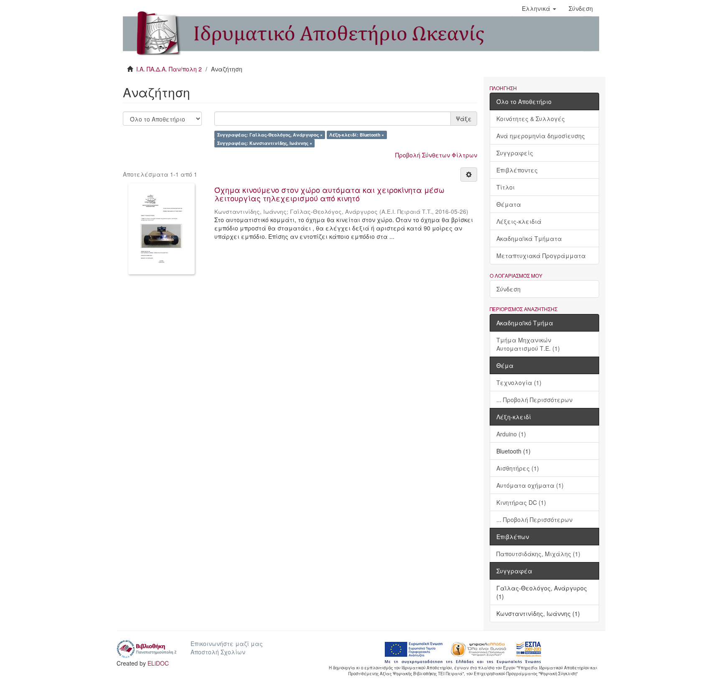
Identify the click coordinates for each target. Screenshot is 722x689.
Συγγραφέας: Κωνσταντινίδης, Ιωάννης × (264, 143)
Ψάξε (464, 118)
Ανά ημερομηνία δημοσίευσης (540, 136)
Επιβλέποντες (517, 170)
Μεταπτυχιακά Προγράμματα (541, 255)
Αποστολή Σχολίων (218, 652)
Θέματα (508, 204)
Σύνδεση (508, 289)
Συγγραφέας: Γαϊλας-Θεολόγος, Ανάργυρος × (270, 135)
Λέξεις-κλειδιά (519, 221)
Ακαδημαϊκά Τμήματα (529, 238)
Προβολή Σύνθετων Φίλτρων (436, 155)
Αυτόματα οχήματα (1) (530, 485)
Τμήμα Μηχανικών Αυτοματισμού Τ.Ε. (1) (528, 344)
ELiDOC (158, 663)
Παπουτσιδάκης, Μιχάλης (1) (538, 554)
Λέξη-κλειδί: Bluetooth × (356, 135)
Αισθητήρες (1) (517, 468)
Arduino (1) (511, 434)
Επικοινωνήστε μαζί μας (227, 643)
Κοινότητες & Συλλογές (530, 118)
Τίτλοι (505, 187)
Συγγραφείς (514, 153)
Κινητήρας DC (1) (521, 502)
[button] (539, 8)
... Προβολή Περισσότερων (534, 399)
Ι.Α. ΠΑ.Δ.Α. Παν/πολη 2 (169, 69)
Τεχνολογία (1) (519, 382)
